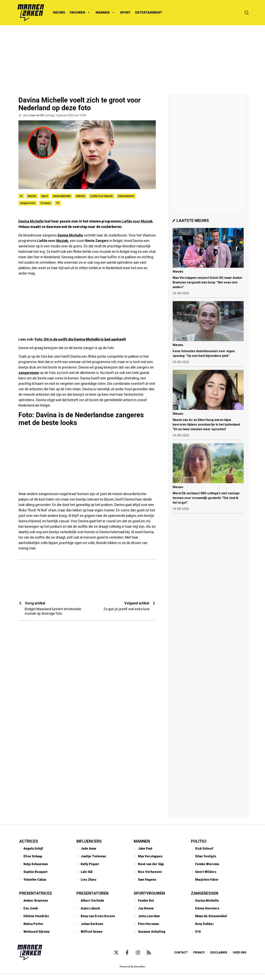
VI (21, 196)
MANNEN (103, 12)
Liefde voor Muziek (101, 196)
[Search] (246, 12)
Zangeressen (27, 203)
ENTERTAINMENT (148, 12)
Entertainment (126, 196)
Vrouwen (46, 203)
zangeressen (28, 373)
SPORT (125, 12)
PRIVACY (199, 952)
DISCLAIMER (218, 952)
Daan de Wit (36, 115)
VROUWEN (77, 12)
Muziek (32, 196)
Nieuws (178, 271)
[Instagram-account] (138, 952)
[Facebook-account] (127, 952)
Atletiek (80, 196)
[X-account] (116, 952)
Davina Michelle (62, 196)
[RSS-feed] (148, 952)
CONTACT (181, 952)
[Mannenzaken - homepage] (30, 12)
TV (57, 203)
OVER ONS (239, 952)
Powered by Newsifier (132, 966)
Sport (45, 196)
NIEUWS (59, 12)
